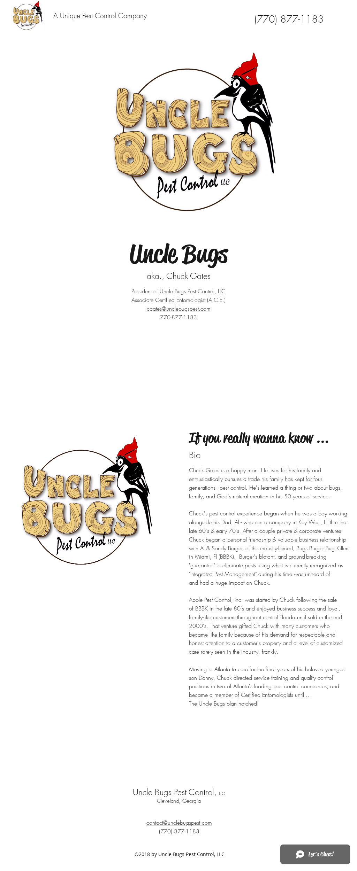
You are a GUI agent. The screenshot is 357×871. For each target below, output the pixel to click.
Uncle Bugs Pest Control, (179, 792)
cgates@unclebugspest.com (179, 308)
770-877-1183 (178, 317)
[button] (338, 21)
